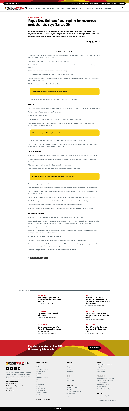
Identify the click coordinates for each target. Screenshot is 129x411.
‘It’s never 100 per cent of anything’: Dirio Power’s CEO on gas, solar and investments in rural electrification (97, 300)
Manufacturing (40, 384)
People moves (40, 395)
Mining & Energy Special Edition (105, 380)
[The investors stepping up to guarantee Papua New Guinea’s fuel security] (75, 315)
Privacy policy (10, 390)
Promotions (107, 8)
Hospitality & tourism (42, 377)
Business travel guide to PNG (74, 391)
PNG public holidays (102, 367)
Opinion (68, 8)
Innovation (69, 365)
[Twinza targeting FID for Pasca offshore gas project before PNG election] (27, 299)
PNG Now (99, 398)
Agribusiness (39, 365)
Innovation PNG (101, 369)
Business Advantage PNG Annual (105, 378)
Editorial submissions (82, 3)
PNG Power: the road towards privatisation (48, 314)
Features (31, 17)
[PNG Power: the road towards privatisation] (27, 315)
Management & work (72, 367)
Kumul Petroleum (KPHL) (36, 257)
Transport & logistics (41, 392)
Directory (75, 8)
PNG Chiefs (70, 371)
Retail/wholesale (40, 390)
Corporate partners (71, 396)
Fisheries (38, 373)
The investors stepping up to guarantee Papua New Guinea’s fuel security (97, 315)
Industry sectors (34, 8)
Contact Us (121, 3)
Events (82, 8)
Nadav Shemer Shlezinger (50, 303)
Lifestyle (99, 8)
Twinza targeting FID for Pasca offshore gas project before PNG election (49, 299)
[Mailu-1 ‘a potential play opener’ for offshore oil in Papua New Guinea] (75, 328)
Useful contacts (71, 393)
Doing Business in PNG (73, 387)
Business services (41, 371)
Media (38, 386)
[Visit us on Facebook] (11, 368)
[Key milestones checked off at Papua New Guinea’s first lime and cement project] (27, 328)
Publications (90, 8)
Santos (46, 257)
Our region (69, 369)
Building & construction (42, 369)
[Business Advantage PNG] (16, 8)
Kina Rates (72, 3)
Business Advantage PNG (98, 305)
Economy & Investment (48, 8)
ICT (37, 380)
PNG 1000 (69, 389)
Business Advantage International (108, 3)
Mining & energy (40, 388)
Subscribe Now (94, 348)
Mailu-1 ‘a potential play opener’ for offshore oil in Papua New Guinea (96, 329)
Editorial (69, 378)
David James (38, 27)
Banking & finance (41, 367)
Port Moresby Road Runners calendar (106, 400)
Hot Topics (60, 8)
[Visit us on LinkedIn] (7, 368)
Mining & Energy (38, 17)
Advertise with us (94, 3)
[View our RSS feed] (19, 368)
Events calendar (101, 371)
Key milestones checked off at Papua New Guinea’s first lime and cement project (50, 329)
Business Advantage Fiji (103, 384)
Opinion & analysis (71, 380)
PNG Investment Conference (104, 365)
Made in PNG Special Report (104, 389)
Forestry (38, 375)
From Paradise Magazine (103, 396)
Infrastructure (39, 382)
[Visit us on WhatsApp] (15, 368)
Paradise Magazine (102, 382)
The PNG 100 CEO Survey (103, 387)
